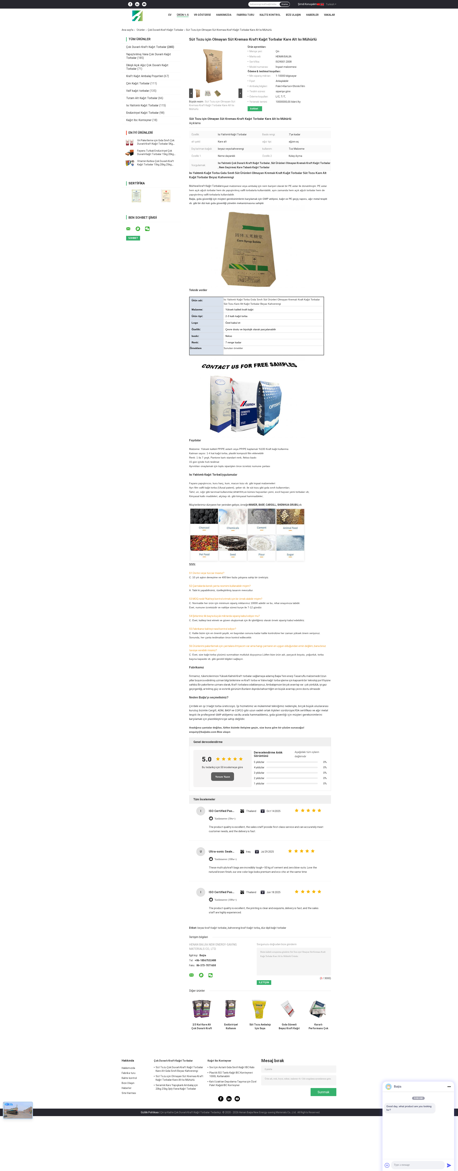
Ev (169, 14)
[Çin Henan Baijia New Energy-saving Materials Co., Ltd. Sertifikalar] (136, 195)
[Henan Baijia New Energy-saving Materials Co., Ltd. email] (130, 228)
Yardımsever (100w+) (226, 859)
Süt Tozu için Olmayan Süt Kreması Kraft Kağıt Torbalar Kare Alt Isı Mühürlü (212, 105)
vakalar (329, 14)
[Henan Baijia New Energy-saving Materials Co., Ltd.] (137, 15)
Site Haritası (129, 1093)
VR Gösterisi (202, 14)
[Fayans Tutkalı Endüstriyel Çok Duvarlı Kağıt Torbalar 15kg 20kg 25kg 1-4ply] (130, 152)
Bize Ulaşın (293, 14)
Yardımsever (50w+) (225, 818)
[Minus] (449, 1086)
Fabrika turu (245, 14)
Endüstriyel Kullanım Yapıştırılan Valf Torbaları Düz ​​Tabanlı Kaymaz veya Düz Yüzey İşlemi (230, 1026)
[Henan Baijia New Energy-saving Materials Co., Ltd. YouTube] (144, 4)
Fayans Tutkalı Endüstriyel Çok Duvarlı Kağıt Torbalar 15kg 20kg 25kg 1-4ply (155, 154)
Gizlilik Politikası (150, 1112)
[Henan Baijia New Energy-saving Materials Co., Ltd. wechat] (149, 228)
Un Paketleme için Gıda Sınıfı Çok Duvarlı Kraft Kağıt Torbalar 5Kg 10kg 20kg (155, 144)
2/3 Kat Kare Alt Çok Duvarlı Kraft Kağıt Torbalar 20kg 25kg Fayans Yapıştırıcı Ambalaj (201, 1026)
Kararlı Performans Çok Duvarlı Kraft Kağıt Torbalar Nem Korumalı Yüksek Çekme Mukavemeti (318, 1026)
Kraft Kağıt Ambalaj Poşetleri (144, 76)
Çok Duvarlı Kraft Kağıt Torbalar (165, 29)
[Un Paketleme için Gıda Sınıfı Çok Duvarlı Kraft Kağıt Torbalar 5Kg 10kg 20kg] (130, 142)
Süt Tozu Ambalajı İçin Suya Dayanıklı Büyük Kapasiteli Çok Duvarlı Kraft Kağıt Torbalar (260, 1026)
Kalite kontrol (270, 14)
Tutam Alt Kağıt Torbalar (141, 98)
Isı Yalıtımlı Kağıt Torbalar (142, 105)
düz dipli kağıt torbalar (273, 927)
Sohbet (254, 108)
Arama (284, 4)
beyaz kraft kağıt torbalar (212, 927)
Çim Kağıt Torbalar (138, 83)
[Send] (449, 1165)
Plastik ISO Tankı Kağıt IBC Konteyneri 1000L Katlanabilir (231, 1074)
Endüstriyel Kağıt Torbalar (142, 112)
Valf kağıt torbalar (137, 90)
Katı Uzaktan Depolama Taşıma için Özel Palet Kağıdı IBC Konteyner (232, 1083)
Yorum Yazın (222, 776)
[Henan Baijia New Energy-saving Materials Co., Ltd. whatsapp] (140, 228)
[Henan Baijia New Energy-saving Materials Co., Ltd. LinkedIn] (137, 4)
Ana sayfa (127, 29)
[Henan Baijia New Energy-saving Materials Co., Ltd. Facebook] (130, 4)
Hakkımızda (223, 14)
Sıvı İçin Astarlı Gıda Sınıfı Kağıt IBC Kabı (231, 1067)
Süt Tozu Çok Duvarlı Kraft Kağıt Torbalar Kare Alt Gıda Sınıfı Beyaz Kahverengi (179, 1069)
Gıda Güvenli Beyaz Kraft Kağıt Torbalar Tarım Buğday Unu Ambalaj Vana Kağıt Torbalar (289, 1026)
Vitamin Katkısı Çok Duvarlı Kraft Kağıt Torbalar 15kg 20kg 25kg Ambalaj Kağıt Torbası (155, 164)
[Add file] (387, 1165)
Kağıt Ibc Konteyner (139, 120)
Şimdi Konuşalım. (307, 4)
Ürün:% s (183, 14)
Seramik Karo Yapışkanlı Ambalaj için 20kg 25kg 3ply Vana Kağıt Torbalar (177, 1087)
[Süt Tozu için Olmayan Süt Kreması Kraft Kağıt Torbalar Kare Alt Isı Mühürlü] (214, 66)
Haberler (312, 14)
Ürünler (141, 29)
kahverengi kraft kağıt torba (244, 927)
